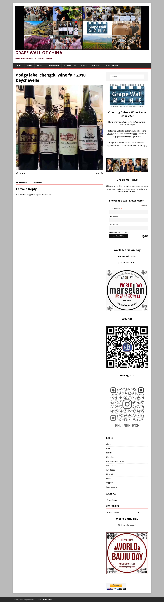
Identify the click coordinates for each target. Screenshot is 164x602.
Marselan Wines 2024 (115, 461)
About (18, 65)
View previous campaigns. (119, 232)
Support (96, 65)
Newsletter (70, 65)
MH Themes (47, 599)
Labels (40, 65)
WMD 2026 (111, 465)
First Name (113, 217)
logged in (31, 194)
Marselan (54, 65)
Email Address (115, 208)
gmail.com (137, 136)
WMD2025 (110, 470)
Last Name (113, 224)
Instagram (129, 131)
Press (84, 65)
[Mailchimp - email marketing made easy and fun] (147, 238)
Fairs (29, 65)
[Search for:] (127, 76)
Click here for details (127, 262)
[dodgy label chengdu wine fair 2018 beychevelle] (59, 168)
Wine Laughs (112, 65)
